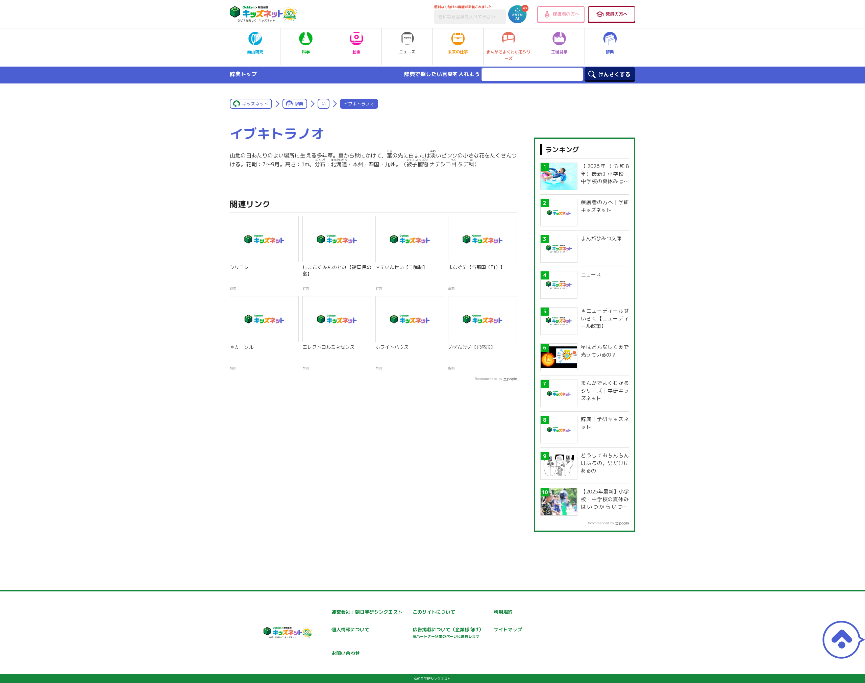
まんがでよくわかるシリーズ (508, 55)
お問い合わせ (345, 653)
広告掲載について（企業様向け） (448, 632)
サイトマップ (508, 629)
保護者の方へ (566, 14)
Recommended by (488, 378)
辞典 (610, 52)
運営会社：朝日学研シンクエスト (366, 612)
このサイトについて (434, 612)
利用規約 (503, 612)
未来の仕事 (458, 52)
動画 (356, 52)
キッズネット (255, 104)
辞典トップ (243, 74)
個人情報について (350, 629)
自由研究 (255, 52)
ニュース (407, 52)
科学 (306, 52)
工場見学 (559, 52)
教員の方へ (616, 14)
